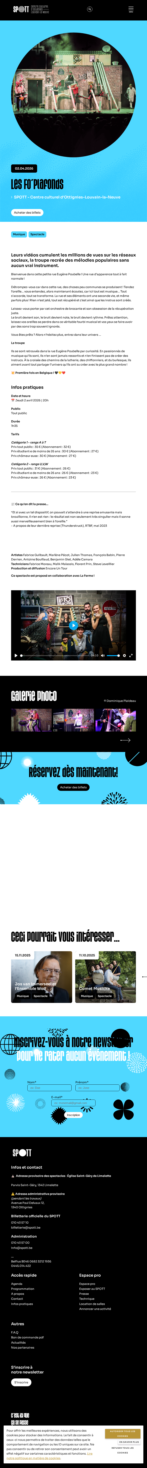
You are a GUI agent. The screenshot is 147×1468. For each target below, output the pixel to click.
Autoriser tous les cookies (122, 1433)
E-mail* (57, 1097)
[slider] (55, 655)
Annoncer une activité (95, 1309)
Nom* (31, 1082)
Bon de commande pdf (27, 1337)
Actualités (18, 1342)
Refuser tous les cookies (123, 1450)
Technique (86, 1299)
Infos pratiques (22, 1304)
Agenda (16, 1284)
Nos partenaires (22, 1347)
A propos (17, 1294)
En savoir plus (129, 1442)
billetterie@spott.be (25, 1227)
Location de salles (92, 1304)
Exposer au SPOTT (92, 1289)
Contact (17, 1299)
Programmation (22, 1289)
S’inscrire (21, 1382)
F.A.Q (14, 1332)
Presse (84, 1294)
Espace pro (87, 1284)
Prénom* (82, 1082)
